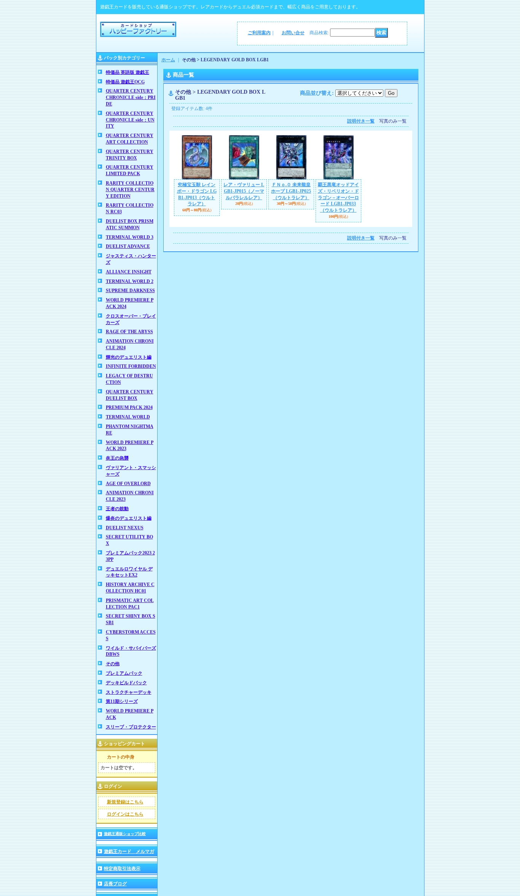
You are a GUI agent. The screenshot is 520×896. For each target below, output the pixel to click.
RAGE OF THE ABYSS (129, 331)
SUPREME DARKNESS (130, 290)
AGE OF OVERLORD (128, 483)
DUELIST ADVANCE (128, 246)
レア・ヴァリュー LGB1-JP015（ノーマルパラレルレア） (243, 191)
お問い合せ (293, 32)
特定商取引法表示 (122, 868)
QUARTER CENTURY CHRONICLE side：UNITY (130, 120)
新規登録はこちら (125, 802)
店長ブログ (115, 883)
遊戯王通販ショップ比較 (125, 834)
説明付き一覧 (361, 121)
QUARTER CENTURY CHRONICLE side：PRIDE (131, 97)
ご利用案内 (259, 32)
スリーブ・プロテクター (131, 727)
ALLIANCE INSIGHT (129, 272)
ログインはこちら (125, 814)
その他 (113, 663)
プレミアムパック (124, 673)
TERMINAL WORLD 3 (129, 237)
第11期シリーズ (122, 701)
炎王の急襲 (117, 458)
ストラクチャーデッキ (129, 692)
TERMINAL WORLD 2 (129, 281)
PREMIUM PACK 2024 (129, 407)
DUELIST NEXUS (125, 527)
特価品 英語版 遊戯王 (127, 72)
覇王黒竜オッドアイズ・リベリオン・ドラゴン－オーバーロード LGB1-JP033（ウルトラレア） (338, 197)
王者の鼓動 (117, 508)
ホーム (168, 59)
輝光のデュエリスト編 (129, 357)
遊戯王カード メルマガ (129, 851)
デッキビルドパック (126, 682)
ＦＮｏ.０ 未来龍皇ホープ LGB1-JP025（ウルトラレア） (291, 191)
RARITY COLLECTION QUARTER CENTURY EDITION (130, 189)
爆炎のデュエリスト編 (129, 518)
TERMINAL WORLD (128, 417)
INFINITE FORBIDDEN (131, 366)
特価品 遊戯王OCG (125, 82)
